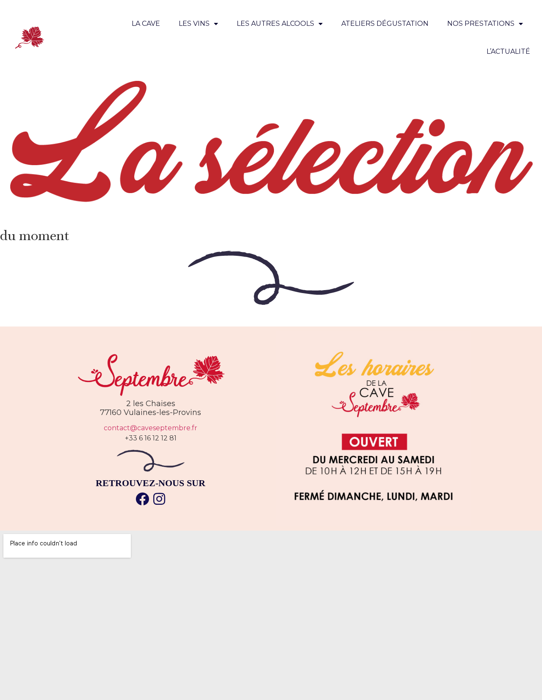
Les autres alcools (275, 23)
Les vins (194, 23)
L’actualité (508, 51)
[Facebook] (142, 499)
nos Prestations (480, 23)
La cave (146, 23)
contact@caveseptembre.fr (150, 428)
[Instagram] (159, 499)
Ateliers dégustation (385, 23)
